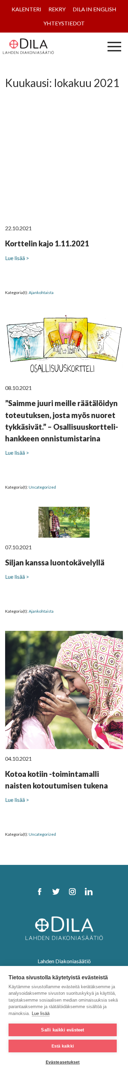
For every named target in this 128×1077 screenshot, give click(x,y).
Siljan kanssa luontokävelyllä (54, 562)
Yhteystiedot (64, 23)
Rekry (57, 9)
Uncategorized (42, 487)
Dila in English (94, 9)
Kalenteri (26, 9)
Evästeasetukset (63, 1062)
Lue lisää (40, 1013)
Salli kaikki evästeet (62, 1029)
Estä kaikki (63, 1046)
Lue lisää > (17, 258)
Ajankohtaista (41, 292)
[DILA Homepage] (64, 927)
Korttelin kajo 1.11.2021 (47, 243)
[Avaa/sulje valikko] (114, 46)
